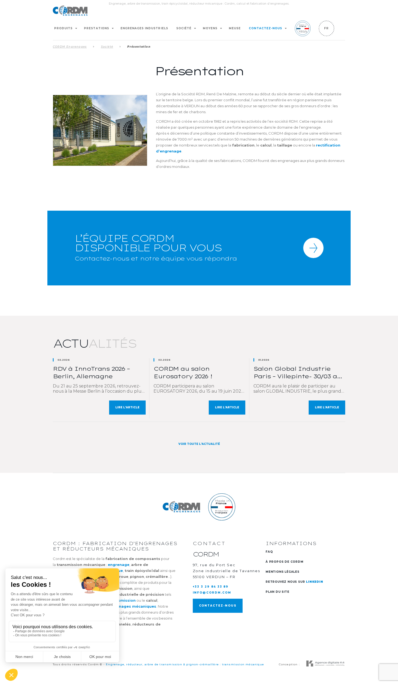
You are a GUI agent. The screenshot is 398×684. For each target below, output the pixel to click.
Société (183, 28)
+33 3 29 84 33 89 (211, 586)
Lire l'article (127, 407)
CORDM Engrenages (70, 46)
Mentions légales (282, 572)
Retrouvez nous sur (294, 582)
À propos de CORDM (285, 562)
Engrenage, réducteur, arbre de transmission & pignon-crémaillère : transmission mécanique (185, 664)
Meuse (235, 28)
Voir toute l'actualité (199, 444)
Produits (63, 28)
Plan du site (277, 592)
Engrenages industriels (144, 28)
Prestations (96, 28)
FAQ (269, 551)
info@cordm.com (212, 592)
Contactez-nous (265, 28)
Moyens (210, 28)
